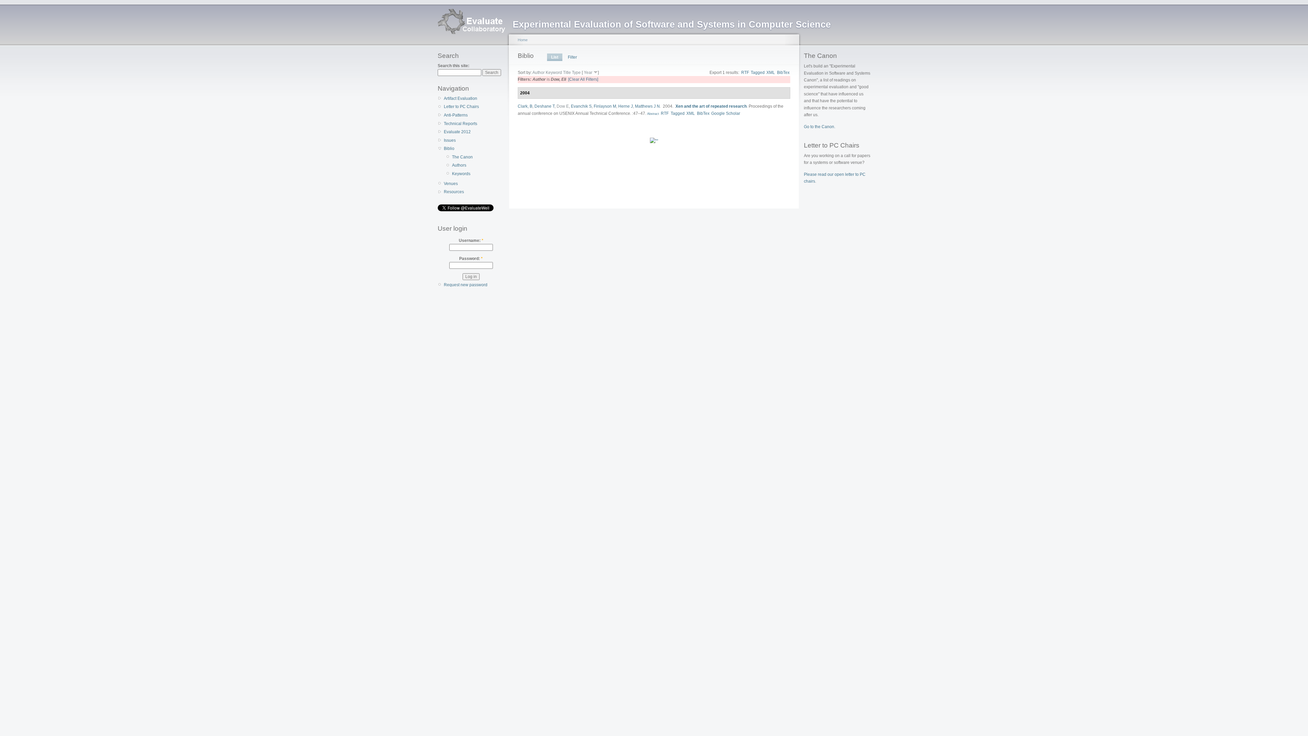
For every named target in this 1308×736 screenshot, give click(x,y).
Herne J (625, 106)
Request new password (465, 284)
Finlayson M (605, 106)
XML (770, 72)
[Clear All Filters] (583, 79)
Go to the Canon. (819, 126)
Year (588, 72)
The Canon (462, 157)
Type (576, 72)
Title (567, 72)
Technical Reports (460, 123)
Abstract (652, 114)
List (554, 57)
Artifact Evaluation (460, 98)
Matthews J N (647, 106)
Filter (572, 57)
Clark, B (525, 106)
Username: (471, 240)
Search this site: (453, 65)
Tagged (758, 72)
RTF (745, 72)
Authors (459, 165)
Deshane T (544, 106)
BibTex (783, 72)
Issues (450, 140)
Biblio (449, 148)
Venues (451, 183)
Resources (454, 191)
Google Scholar (725, 113)
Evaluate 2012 (457, 131)
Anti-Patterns (456, 115)
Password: (471, 258)
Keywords (461, 173)
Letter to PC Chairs (461, 106)
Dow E (563, 106)
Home (523, 40)
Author (538, 72)
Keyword (554, 72)
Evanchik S (581, 106)
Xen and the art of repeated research (711, 106)
